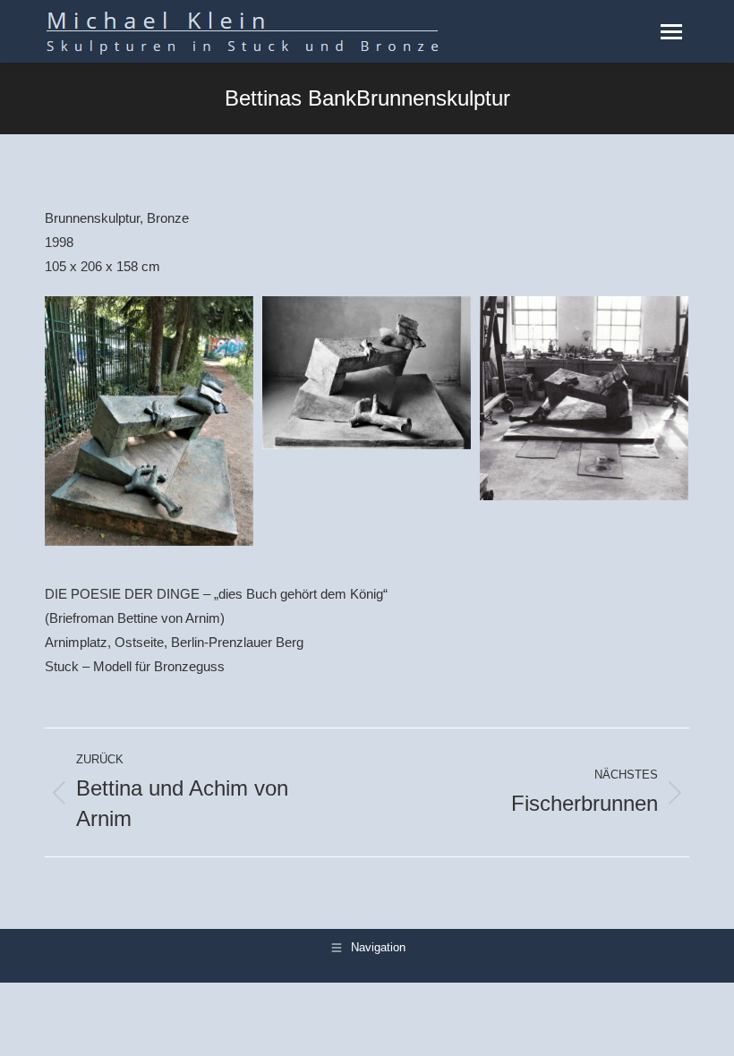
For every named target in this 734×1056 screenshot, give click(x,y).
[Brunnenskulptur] (149, 421)
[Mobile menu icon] (671, 31)
